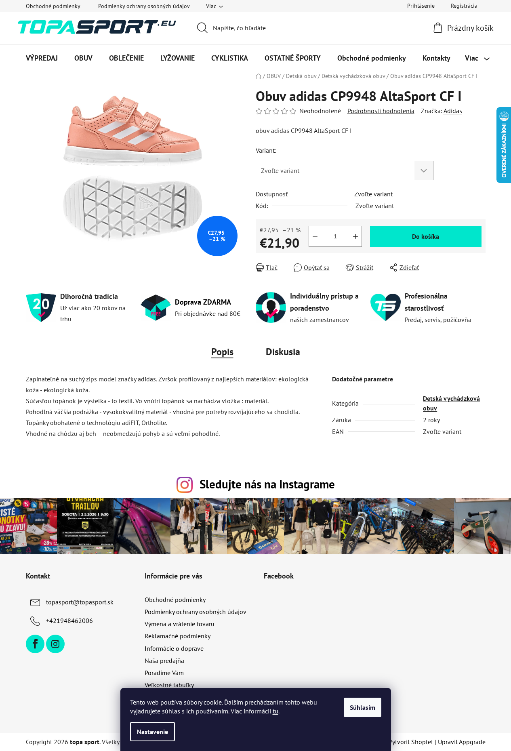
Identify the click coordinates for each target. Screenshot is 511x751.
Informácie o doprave (174, 648)
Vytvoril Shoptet (411, 742)
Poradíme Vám (164, 673)
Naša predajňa (164, 660)
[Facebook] (35, 644)
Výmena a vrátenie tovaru (179, 624)
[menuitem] (42, 58)
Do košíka (425, 236)
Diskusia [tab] (283, 351)
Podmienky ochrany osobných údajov (144, 6)
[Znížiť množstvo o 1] (315, 236)
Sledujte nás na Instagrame (267, 484)
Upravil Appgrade (462, 742)
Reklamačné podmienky (177, 636)
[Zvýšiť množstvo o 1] (355, 236)
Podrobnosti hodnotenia (380, 111)
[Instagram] (55, 644)
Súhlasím (362, 707)
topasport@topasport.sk (80, 602)
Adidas (453, 111)
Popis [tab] (222, 351)
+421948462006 (69, 620)
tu (275, 711)
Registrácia (464, 5)
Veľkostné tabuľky (169, 685)
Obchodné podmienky (53, 6)
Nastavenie (152, 732)
